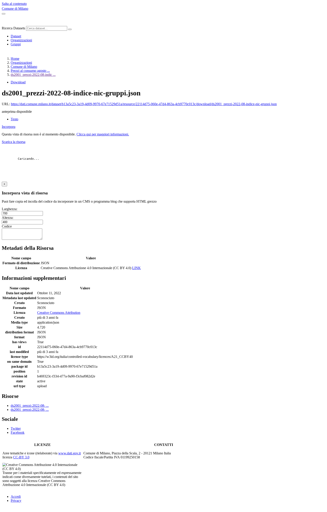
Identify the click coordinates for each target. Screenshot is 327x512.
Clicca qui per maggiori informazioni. (103, 134)
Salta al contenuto (14, 4)
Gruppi (16, 44)
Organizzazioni (21, 40)
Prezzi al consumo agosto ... (30, 71)
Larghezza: (9, 209)
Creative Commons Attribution (58, 312)
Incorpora (8, 127)
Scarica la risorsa (13, 142)
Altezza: (7, 218)
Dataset (16, 36)
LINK (136, 268)
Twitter (16, 428)
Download (18, 82)
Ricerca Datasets (13, 28)
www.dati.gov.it (69, 453)
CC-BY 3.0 (21, 457)
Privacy (16, 500)
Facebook (17, 432)
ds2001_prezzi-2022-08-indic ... (33, 75)
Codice (7, 226)
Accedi (16, 496)
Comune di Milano (15, 8)
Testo (14, 119)
